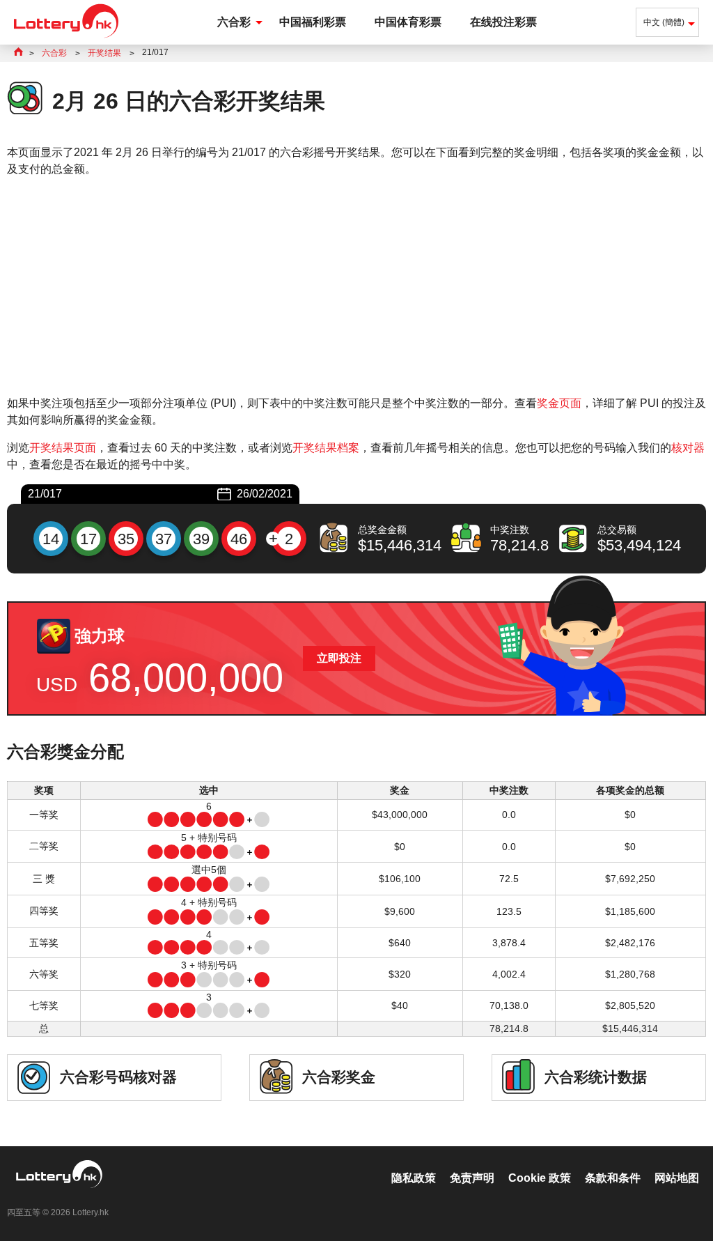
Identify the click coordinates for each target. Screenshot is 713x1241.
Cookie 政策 (539, 1178)
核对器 (688, 448)
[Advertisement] (356, 286)
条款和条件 (613, 1178)
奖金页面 (559, 403)
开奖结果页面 (62, 448)
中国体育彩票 (408, 22)
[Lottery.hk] (66, 38)
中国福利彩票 (312, 22)
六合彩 (234, 22)
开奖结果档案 (325, 448)
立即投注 (339, 658)
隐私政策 (413, 1178)
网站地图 (677, 1178)
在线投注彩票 (503, 22)
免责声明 (472, 1178)
